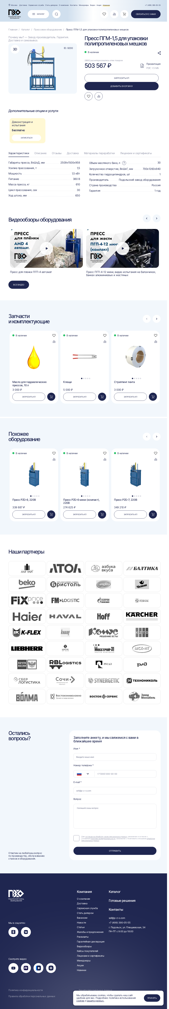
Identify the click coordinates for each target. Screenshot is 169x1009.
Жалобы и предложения (90, 932)
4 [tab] (42, 89)
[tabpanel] (42, 68)
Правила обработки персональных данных (31, 996)
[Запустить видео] (46, 248)
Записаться (26, 138)
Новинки (106, 5)
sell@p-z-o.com (117, 917)
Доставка (23, 5)
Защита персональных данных (95, 990)
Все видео (18, 284)
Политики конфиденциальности (103, 839)
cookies (80, 1000)
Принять (152, 998)
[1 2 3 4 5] (85, 338)
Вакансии (82, 917)
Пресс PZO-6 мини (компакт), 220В (81, 501)
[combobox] (84, 774)
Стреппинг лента (124, 382)
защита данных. (95, 1000)
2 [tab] (38, 89)
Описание (40, 153)
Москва (14, 5)
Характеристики (18, 153)
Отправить (115, 851)
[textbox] (78, 774)
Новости (81, 922)
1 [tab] (36, 89)
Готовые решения (122, 900)
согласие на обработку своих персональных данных (106, 837)
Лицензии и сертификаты (136, 153)
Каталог (114, 892)
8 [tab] (50, 89)
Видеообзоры (84, 946)
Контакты (74, 5)
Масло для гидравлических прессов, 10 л (29, 383)
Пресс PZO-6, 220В (24, 499)
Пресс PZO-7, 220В (125, 499)
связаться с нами (146, 14)
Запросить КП (29, 397)
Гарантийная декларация (90, 941)
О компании (64, 5)
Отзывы (57, 153)
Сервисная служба (36, 5)
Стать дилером (51, 5)
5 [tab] (44, 89)
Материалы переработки (99, 153)
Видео (92, 5)
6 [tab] (46, 89)
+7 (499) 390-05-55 (153, 5)
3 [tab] (40, 89)
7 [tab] (48, 89)
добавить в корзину (121, 86)
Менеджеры (84, 5)
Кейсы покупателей (87, 951)
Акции (99, 5)
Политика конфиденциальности (25, 990)
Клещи (67, 382)
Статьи (80, 927)
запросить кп (121, 78)
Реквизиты (82, 936)
